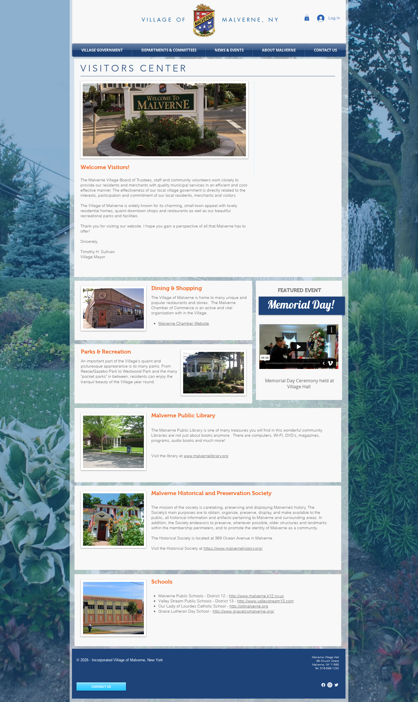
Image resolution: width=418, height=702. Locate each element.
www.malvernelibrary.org (206, 455)
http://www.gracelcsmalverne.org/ (243, 611)
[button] (306, 18)
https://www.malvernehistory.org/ (233, 548)
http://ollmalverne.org (248, 606)
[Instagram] (329, 684)
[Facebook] (323, 684)
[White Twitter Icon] (336, 684)
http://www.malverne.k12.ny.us (256, 595)
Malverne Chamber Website (183, 323)
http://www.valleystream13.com (265, 601)
